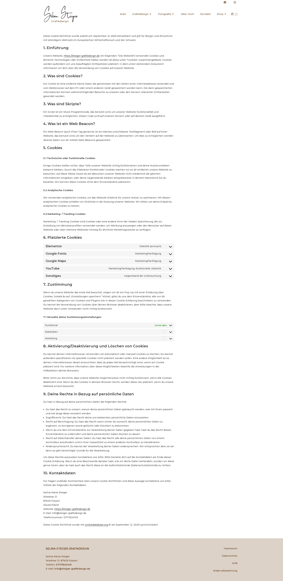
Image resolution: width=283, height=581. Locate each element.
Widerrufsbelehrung (225, 570)
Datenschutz (229, 555)
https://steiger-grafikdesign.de (82, 55)
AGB (234, 563)
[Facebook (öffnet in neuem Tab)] (225, 2)
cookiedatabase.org (96, 524)
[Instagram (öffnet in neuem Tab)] (233, 2)
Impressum (230, 548)
